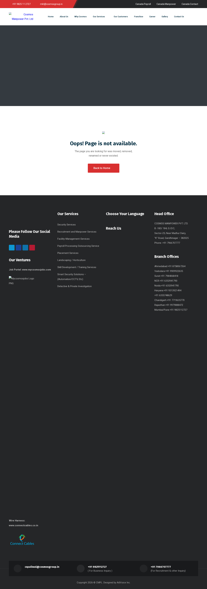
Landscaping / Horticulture (71, 260)
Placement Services (67, 253)
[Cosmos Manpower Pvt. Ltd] (21, 16)
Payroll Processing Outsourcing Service (78, 245)
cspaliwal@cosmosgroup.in (42, 566)
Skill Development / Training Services (76, 267)
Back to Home (101, 168)
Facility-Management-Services (73, 238)
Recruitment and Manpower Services (76, 231)
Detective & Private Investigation (74, 286)
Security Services (66, 224)
